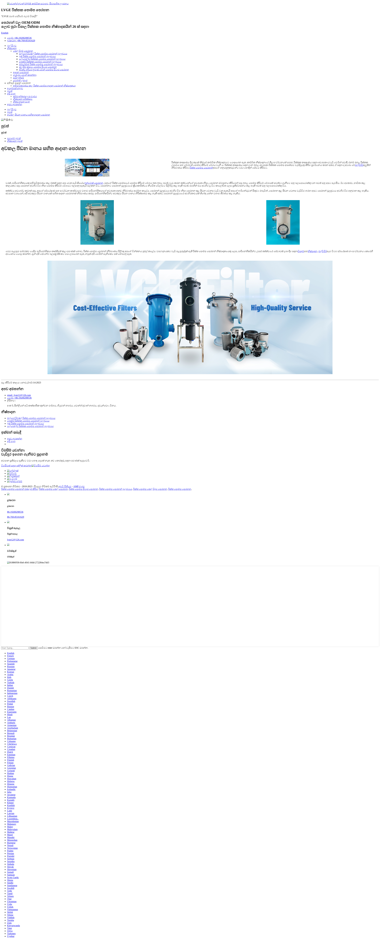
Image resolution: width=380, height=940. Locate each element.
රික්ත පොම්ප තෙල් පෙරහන (53, 489)
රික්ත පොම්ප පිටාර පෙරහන (83, 489)
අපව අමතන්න (14, 104)
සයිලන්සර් (18, 77)
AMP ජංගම (79, 486)
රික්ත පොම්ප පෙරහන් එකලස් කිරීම (19, 489)
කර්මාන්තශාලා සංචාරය (25, 96)
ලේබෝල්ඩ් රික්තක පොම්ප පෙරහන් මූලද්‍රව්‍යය (42, 59)
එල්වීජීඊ (359, 165)
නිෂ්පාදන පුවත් (14, 141)
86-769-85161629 (15, 517)
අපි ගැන (11, 93)
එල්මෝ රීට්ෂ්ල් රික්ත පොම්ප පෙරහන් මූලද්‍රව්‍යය (43, 53)
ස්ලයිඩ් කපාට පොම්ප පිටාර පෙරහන (38, 67)
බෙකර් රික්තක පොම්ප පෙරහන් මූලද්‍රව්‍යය (40, 61)
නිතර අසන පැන (21, 101)
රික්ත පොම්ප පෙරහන (179, 489)
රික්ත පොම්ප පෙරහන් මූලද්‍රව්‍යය (115, 489)
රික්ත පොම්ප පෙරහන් (201, 167)
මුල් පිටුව (11, 45)
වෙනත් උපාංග (20, 80)
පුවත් (9, 91)
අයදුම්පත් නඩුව (15, 88)
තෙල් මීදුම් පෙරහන (23, 51)
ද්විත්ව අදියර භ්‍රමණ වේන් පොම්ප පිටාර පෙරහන (44, 69)
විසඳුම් (301, 251)
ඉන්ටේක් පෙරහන (93, 183)
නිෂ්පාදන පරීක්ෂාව (23, 99)
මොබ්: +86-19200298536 (19, 38)
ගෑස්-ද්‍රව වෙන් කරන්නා (24, 75)
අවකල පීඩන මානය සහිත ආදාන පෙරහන (28, 114)
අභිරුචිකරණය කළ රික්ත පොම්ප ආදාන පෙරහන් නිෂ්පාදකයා (44, 85)
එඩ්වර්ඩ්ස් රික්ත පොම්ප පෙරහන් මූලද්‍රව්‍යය (41, 64)
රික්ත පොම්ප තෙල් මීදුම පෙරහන (150, 489)
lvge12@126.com (15, 539)
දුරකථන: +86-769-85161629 (21, 40)
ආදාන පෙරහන (21, 72)
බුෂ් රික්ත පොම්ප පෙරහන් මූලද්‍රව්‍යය (37, 56)
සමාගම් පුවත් (14, 138)
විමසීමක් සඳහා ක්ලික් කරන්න (16, 465)
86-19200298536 (15, 512)
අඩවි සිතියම (65, 486)
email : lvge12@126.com (19, 395)
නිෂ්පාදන (12, 48)
